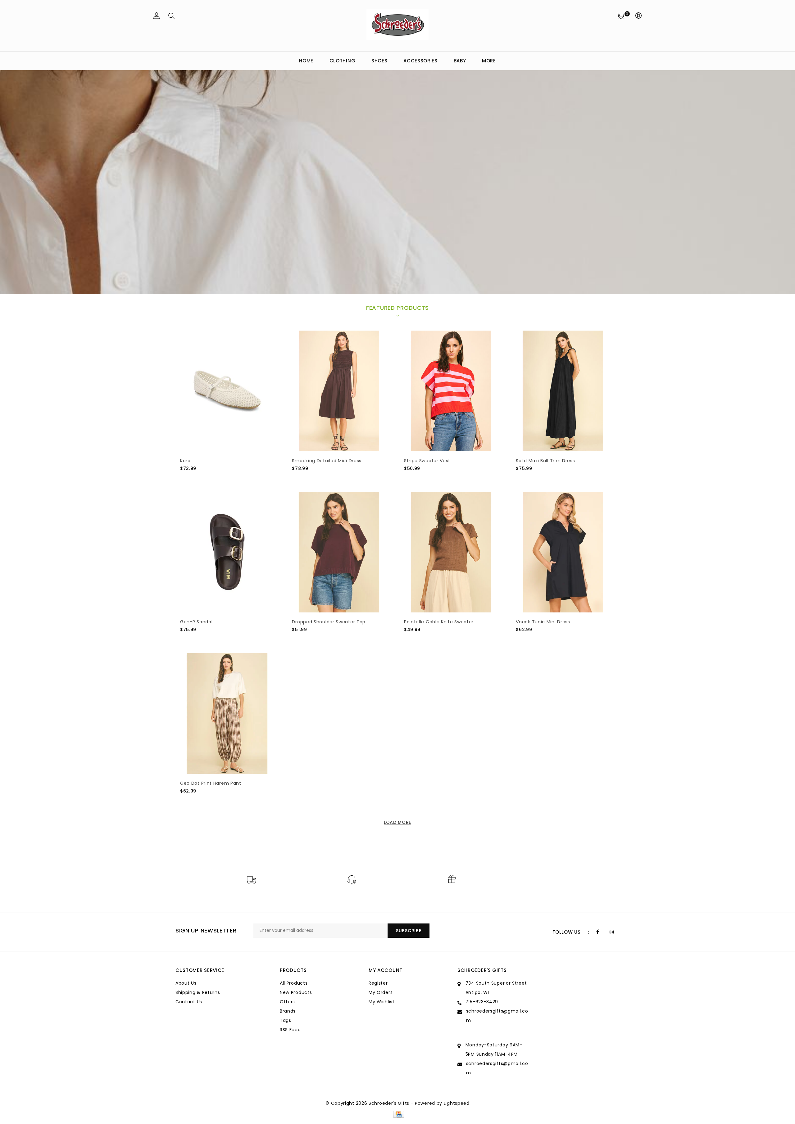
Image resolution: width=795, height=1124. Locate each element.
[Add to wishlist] (199, 479)
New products (296, 992)
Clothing (342, 60)
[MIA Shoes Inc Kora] (227, 391)
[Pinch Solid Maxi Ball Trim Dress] (563, 391)
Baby (460, 60)
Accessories (420, 60)
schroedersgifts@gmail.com (497, 1015)
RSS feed (290, 1030)
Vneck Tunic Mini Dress (543, 622)
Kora (185, 461)
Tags (285, 1020)
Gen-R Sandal (196, 622)
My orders (381, 992)
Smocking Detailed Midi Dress (326, 461)
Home (306, 60)
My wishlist (382, 1002)
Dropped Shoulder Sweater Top (329, 622)
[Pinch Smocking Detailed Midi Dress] (339, 391)
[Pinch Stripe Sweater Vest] (451, 391)
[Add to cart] (184, 479)
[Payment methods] (397, 1114)
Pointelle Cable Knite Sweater (439, 622)
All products (293, 983)
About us (186, 983)
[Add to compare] (214, 479)
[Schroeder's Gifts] (397, 24)
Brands (288, 1011)
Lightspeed (457, 1103)
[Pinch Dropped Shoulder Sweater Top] (339, 552)
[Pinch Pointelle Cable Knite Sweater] (451, 552)
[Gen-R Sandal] (227, 552)
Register (378, 983)
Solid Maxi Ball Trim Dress (545, 461)
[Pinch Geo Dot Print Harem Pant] (227, 713)
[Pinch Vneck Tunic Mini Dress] (563, 552)
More (489, 60)
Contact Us (188, 1002)
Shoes (379, 60)
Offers (287, 1002)
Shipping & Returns (197, 992)
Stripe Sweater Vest (427, 461)
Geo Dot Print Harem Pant (210, 783)
